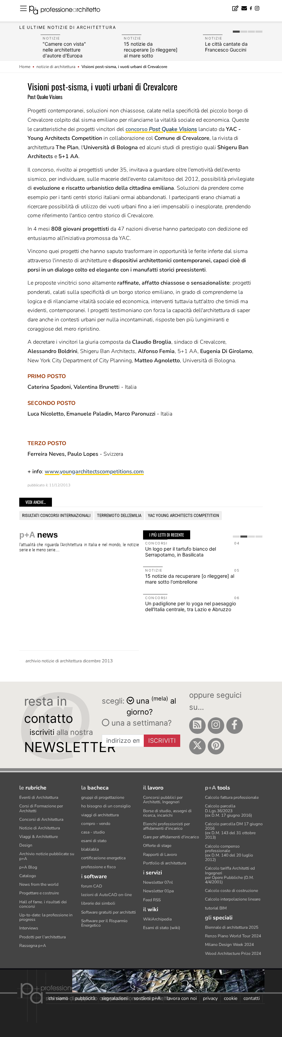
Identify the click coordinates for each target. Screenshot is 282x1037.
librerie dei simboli (98, 903)
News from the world (38, 884)
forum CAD (91, 886)
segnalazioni (114, 998)
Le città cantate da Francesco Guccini (226, 47)
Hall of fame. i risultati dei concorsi (43, 904)
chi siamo (58, 998)
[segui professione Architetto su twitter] (197, 746)
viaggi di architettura (100, 815)
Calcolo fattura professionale (232, 797)
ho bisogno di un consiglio (106, 806)
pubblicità (85, 998)
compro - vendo (95, 823)
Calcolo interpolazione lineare (232, 899)
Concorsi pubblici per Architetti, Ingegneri (163, 800)
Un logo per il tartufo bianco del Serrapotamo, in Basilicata (180, 552)
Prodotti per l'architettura (42, 937)
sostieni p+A (147, 998)
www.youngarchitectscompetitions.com (94, 471)
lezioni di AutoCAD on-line (106, 894)
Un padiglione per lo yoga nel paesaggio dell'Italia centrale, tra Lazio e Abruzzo (190, 606)
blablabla (90, 849)
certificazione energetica (103, 858)
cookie (230, 998)
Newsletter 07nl (158, 882)
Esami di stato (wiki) (161, 927)
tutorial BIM (216, 908)
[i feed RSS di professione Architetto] (197, 725)
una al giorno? (151, 705)
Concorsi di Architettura (41, 819)
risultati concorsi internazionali (56, 515)
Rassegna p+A (32, 945)
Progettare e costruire (39, 893)
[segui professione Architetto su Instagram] (216, 725)
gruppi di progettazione (102, 797)
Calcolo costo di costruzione (231, 890)
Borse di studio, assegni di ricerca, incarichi (167, 813)
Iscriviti (162, 740)
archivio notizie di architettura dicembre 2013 (69, 661)
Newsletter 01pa (158, 891)
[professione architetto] (69, 11)
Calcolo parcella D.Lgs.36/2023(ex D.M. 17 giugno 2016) (228, 810)
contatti (251, 998)
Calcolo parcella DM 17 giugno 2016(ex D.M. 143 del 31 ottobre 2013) (234, 830)
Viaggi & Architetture (38, 836)
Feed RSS (152, 900)
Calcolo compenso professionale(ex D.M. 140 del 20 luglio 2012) (229, 853)
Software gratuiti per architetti (108, 912)
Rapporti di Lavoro (160, 854)
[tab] (236, 32)
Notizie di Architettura (39, 828)
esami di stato (94, 840)
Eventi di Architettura (38, 797)
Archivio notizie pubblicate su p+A (46, 856)
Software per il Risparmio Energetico (104, 923)
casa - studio (93, 832)
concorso (161, 129)
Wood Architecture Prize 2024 (233, 953)
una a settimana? (140, 722)
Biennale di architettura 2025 (231, 927)
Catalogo (27, 876)
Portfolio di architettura (164, 863)
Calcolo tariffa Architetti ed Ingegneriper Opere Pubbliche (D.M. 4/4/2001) (230, 875)
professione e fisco (98, 867)
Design (25, 845)
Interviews (28, 928)
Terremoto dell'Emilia (119, 515)
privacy (210, 998)
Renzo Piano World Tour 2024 (233, 936)
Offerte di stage (157, 845)
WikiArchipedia (157, 919)
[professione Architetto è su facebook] (234, 725)
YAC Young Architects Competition (183, 515)
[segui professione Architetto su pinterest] (216, 746)
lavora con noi (182, 998)
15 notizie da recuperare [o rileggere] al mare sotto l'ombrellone (150, 52)
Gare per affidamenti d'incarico (171, 837)
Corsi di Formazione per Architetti (41, 808)
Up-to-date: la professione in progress (46, 917)
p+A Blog (28, 867)
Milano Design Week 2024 (229, 944)
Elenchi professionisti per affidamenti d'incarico (166, 826)
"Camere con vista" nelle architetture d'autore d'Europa (64, 49)
